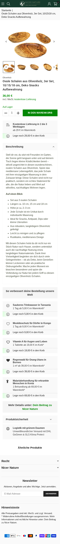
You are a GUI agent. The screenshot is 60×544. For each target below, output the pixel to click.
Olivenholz (7, 77)
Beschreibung (14, 146)
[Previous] (6, 41)
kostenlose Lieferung (25, 99)
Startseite (6, 10)
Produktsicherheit (17, 419)
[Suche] (8, 3)
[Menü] (3, 3)
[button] (55, 3)
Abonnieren (51, 494)
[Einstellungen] (49, 3)
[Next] (54, 41)
